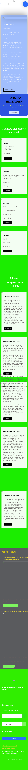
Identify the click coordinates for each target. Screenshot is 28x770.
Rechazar (11, 395)
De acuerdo (4, 395)
